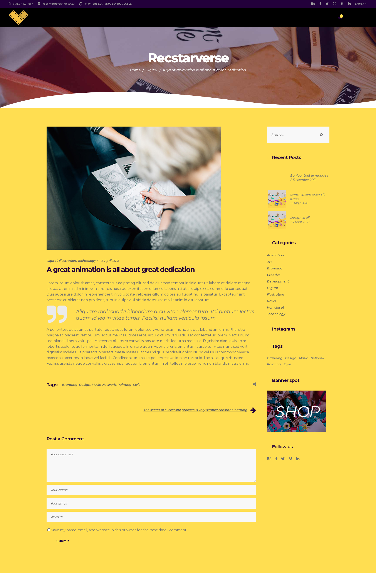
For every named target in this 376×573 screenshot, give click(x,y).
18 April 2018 (109, 261)
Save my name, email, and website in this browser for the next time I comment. (119, 530)
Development (278, 281)
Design (84, 385)
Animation (275, 255)
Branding (69, 385)
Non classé (275, 307)
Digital (151, 70)
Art (269, 262)
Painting (124, 385)
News (271, 301)
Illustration (67, 261)
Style (137, 385)
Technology (87, 261)
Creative (273, 275)
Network (109, 385)
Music (96, 385)
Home (135, 70)
